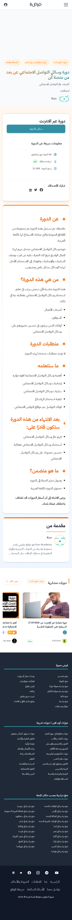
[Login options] (6, 5)
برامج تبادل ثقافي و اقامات (24, 701)
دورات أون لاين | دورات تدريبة (52, 723)
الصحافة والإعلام (61, 778)
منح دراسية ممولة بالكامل (57, 691)
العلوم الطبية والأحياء (25, 738)
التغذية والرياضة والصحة (58, 773)
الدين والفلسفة (28, 773)
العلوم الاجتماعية (27, 768)
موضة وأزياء (29, 743)
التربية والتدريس (61, 768)
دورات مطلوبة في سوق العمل (56, 733)
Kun (54, 98)
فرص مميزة (62, 665)
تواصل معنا (53, 889)
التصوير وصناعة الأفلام (59, 748)
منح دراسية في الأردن (60, 811)
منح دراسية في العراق (26, 841)
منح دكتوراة (63, 681)
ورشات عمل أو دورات (25, 676)
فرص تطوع (29, 686)
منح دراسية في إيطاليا (26, 826)
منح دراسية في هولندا (59, 851)
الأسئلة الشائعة (35, 889)
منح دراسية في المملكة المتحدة (57, 816)
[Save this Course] (65, 632)
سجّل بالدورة (36, 129)
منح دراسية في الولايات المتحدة (56, 806)
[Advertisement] (36, 910)
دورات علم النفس (61, 758)
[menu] (66, 5)
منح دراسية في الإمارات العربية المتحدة (53, 821)
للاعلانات (37, 881)
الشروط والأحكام (20, 881)
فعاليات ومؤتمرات (27, 681)
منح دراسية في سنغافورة (25, 816)
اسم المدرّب (64, 90)
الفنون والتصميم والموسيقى (57, 743)
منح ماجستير (63, 676)
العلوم (31, 758)
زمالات (31, 691)
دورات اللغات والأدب (59, 738)
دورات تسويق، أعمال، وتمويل (22, 733)
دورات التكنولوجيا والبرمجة (57, 753)
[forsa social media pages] (56, 873)
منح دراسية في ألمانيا (60, 836)
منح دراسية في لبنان (26, 821)
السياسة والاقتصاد (26, 763)
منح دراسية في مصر (60, 831)
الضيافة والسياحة (27, 753)
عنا (46, 881)
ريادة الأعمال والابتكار (26, 748)
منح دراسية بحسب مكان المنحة (52, 795)
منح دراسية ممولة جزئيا (58, 686)
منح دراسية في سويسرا (25, 806)
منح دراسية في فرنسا (26, 831)
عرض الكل (14, 581)
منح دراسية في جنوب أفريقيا (23, 836)
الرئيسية (55, 881)
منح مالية (64, 696)
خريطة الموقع (17, 889)
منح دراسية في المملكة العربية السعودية (19, 811)
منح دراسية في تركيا (60, 841)
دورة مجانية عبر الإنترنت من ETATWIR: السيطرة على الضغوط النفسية (47, 625)
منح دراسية (63, 701)
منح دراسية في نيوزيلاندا (25, 846)
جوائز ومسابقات (61, 706)
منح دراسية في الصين (59, 846)
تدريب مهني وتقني (27, 696)
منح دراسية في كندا (61, 826)
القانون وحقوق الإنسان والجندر (55, 763)
